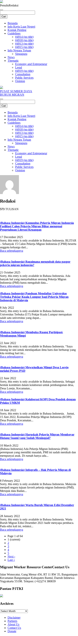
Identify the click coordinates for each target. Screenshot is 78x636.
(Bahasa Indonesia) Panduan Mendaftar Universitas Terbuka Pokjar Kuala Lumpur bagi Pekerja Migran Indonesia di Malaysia (34, 297)
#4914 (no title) (24, 36)
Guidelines (14, 33)
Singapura (21, 53)
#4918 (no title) (24, 40)
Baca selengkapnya (11, 250)
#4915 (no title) (24, 47)
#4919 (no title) (24, 70)
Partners (12, 621)
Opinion (20, 81)
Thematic (13, 60)
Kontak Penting (17, 30)
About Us (13, 624)
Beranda (13, 23)
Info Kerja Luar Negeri (21, 26)
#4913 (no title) (24, 43)
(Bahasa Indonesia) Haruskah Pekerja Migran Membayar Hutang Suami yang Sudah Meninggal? (37, 436)
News (11, 57)
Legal (18, 67)
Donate (12, 631)
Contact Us (14, 627)
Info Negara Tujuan (19, 50)
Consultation (22, 74)
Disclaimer (14, 617)
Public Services (24, 77)
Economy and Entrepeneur (31, 64)
